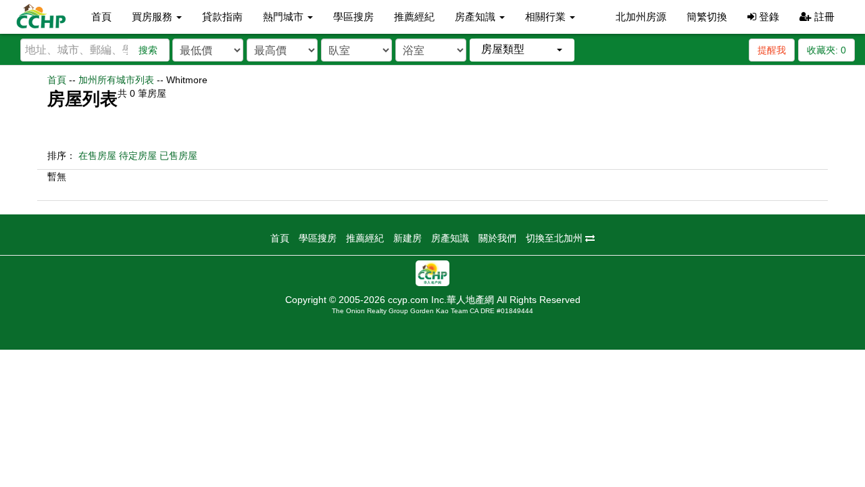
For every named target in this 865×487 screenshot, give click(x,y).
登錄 (767, 16)
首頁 (101, 16)
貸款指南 (222, 16)
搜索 (148, 50)
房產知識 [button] (476, 16)
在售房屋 (97, 155)
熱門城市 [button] (284, 16)
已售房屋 (178, 155)
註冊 (823, 16)
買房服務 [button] (153, 16)
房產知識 (450, 238)
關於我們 (497, 238)
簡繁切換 (707, 16)
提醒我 (772, 50)
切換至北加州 (555, 238)
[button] (522, 50)
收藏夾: (826, 50)
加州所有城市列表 (116, 79)
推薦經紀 (414, 16)
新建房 (407, 238)
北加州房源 (641, 16)
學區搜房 (353, 16)
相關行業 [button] (546, 16)
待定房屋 (138, 155)
